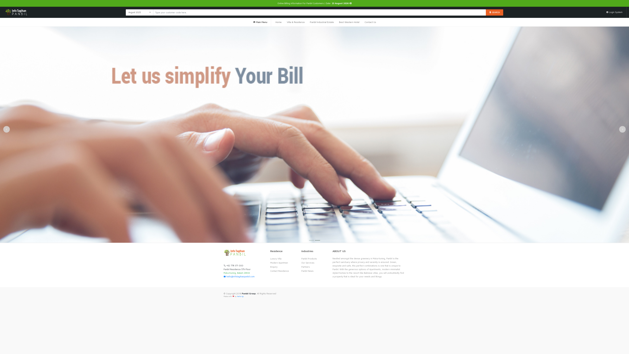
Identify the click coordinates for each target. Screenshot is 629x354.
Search (495, 12)
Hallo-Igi (240, 296)
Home (279, 22)
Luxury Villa (275, 258)
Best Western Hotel (349, 22)
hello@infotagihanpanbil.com (240, 276)
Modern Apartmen (279, 262)
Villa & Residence (296, 22)
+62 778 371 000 (234, 265)
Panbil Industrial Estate (322, 22)
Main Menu (261, 22)
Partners (305, 267)
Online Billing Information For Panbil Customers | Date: (313, 3)
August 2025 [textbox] (134, 12)
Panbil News (307, 271)
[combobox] (139, 12)
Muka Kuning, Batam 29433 (237, 273)
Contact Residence (279, 271)
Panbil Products (309, 258)
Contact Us (370, 22)
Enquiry (273, 267)
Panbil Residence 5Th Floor (237, 269)
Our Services (307, 262)
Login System (615, 12)
